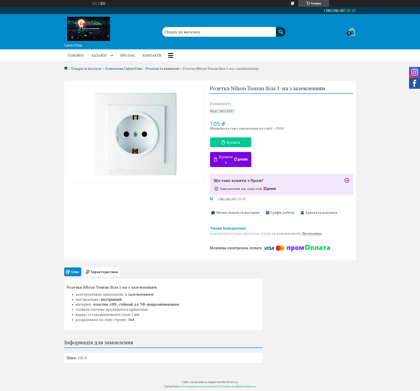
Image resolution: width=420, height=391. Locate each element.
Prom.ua (232, 382)
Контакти (152, 55)
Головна (76, 55)
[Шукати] (281, 29)
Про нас (127, 55)
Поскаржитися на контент (199, 386)
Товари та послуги (86, 68)
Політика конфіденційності (237, 386)
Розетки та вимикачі (162, 68)
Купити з (226, 159)
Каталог (99, 55)
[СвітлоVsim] (88, 27)
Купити (233, 142)
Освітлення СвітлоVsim (123, 68)
